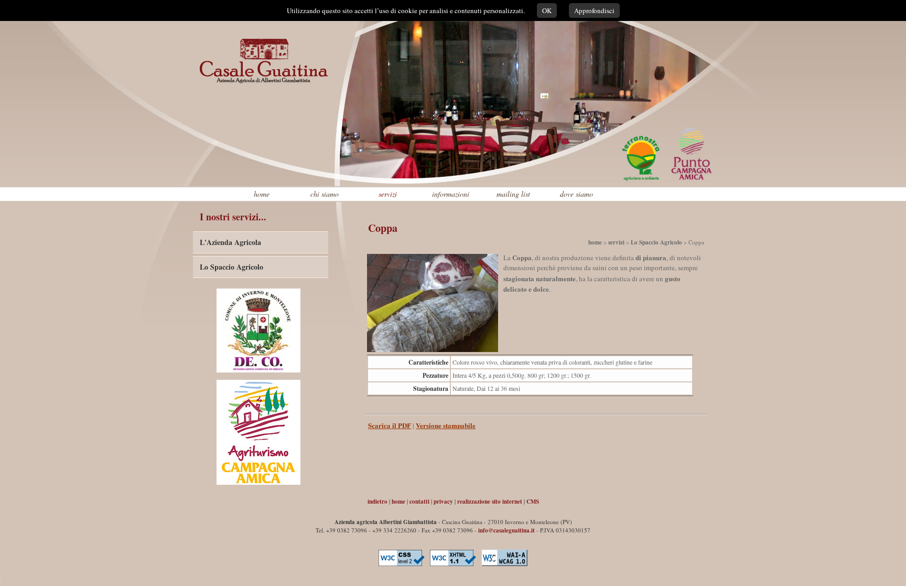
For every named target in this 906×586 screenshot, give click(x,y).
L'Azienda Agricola (230, 242)
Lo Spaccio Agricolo (231, 266)
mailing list (513, 194)
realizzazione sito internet (489, 501)
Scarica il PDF (389, 425)
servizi (388, 194)
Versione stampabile (446, 425)
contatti (419, 501)
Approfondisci (594, 10)
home (261, 194)
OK (547, 10)
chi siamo (324, 194)
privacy (443, 501)
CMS (532, 501)
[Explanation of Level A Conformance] (504, 566)
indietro (377, 501)
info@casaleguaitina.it (506, 530)
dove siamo (576, 194)
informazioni (450, 194)
